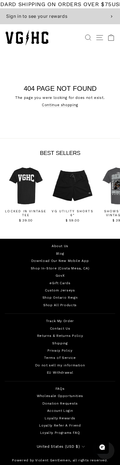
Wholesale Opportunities (60, 396)
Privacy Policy (59, 350)
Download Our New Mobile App (60, 261)
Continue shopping (60, 105)
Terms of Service (60, 358)
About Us (60, 246)
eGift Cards (59, 283)
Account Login (60, 411)
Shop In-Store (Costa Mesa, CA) (60, 268)
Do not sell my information (60, 365)
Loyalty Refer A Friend (60, 425)
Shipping (60, 343)
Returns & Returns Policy (60, 336)
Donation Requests (60, 403)
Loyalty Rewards (60, 418)
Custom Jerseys (60, 290)
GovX (60, 275)
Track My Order (60, 321)
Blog (60, 253)
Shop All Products (60, 305)
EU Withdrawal (60, 372)
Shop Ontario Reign (60, 298)
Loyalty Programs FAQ (60, 433)
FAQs (60, 389)
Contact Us (60, 328)
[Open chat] (102, 447)
